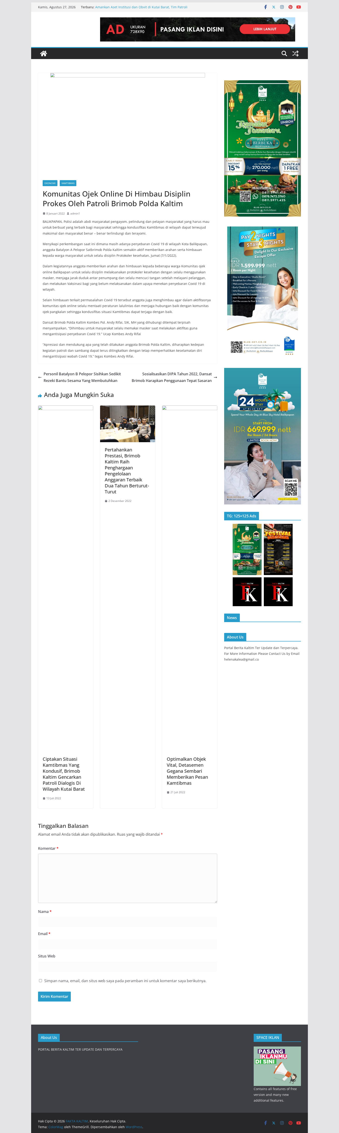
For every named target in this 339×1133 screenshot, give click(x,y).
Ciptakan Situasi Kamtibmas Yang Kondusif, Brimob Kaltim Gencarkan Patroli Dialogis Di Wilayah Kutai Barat (64, 774)
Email (44, 933)
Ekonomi (50, 183)
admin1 (75, 213)
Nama (45, 911)
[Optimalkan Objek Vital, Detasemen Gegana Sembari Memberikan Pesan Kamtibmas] (189, 408)
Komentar (48, 848)
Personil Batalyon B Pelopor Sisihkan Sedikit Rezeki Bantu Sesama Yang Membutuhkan (82, 377)
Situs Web (46, 956)
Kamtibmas (68, 183)
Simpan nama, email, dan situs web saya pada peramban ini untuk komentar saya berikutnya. (125, 980)
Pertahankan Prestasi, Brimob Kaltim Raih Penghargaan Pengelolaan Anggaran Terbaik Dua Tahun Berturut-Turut (127, 471)
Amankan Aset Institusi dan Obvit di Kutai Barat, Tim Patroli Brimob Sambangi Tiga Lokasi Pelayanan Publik (141, 9)
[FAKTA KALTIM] (43, 53)
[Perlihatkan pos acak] (295, 53)
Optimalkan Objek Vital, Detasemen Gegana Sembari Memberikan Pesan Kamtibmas (187, 771)
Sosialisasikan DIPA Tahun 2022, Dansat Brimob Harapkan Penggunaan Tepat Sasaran (172, 377)
